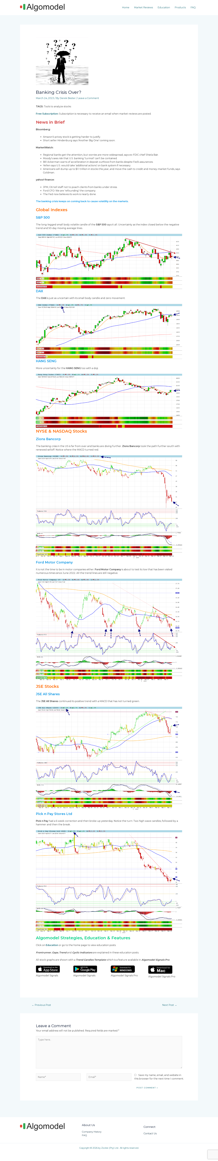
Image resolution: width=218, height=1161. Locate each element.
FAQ (193, 7)
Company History (91, 1131)
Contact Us (150, 1133)
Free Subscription (47, 113)
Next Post (169, 1005)
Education (164, 7)
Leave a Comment (88, 98)
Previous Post (41, 1005)
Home (125, 7)
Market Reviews (143, 7)
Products (180, 7)
